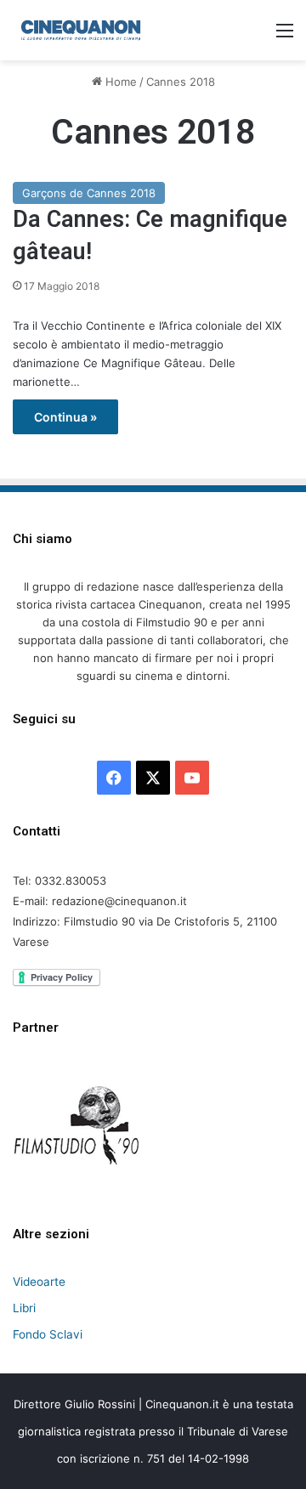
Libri (24, 1308)
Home (119, 81)
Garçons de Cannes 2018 (89, 193)
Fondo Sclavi (47, 1334)
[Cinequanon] (81, 30)
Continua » (65, 417)
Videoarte (39, 1281)
